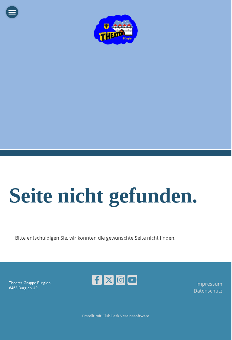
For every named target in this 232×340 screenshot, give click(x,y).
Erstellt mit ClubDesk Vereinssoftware (115, 316)
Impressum (209, 283)
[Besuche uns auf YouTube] (132, 280)
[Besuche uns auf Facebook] (97, 280)
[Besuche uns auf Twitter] (109, 280)
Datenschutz (208, 290)
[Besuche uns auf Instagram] (120, 280)
